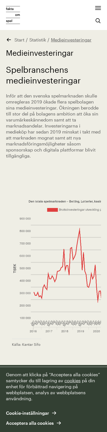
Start (19, 39)
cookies (72, 380)
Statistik (37, 39)
